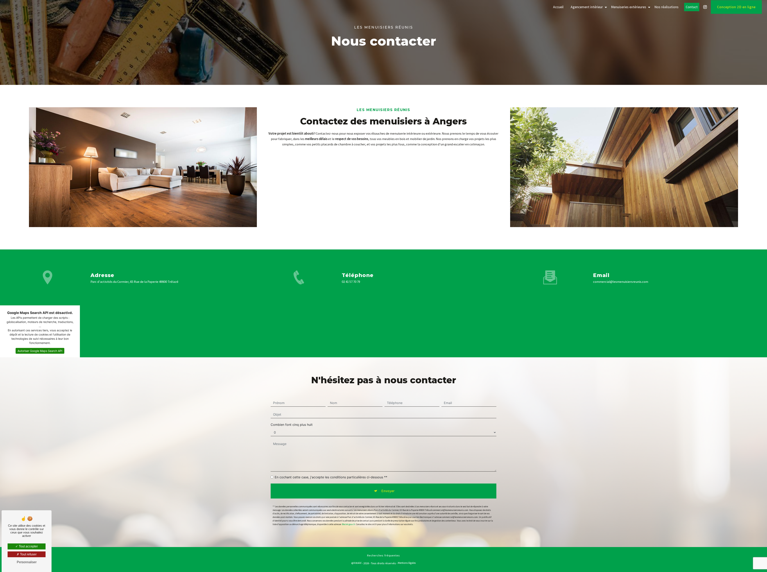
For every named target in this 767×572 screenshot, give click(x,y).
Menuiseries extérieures (628, 7)
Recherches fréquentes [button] (383, 555)
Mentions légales (407, 563)
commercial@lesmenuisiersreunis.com (620, 281)
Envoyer (388, 491)
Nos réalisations (666, 7)
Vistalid (357, 563)
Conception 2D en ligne (736, 7)
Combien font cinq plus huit (292, 425)
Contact (692, 7)
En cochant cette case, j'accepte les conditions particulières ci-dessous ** (331, 477)
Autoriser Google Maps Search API (40, 351)
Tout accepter (28, 546)
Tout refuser (28, 554)
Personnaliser (27, 562)
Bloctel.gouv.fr (348, 524)
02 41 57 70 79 (351, 281)
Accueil (558, 7)
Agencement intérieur (587, 7)
